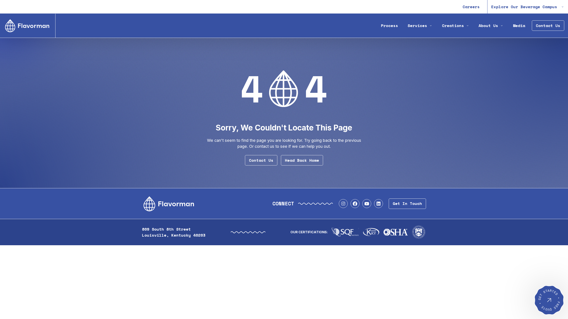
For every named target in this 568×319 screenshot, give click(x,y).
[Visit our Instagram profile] (343, 203)
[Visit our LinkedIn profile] (378, 203)
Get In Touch (407, 203)
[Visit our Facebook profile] (355, 203)
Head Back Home (302, 160)
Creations (453, 26)
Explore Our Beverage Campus (524, 7)
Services (417, 26)
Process (389, 26)
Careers (471, 7)
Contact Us (548, 26)
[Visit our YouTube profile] (366, 203)
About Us (488, 26)
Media (519, 26)
